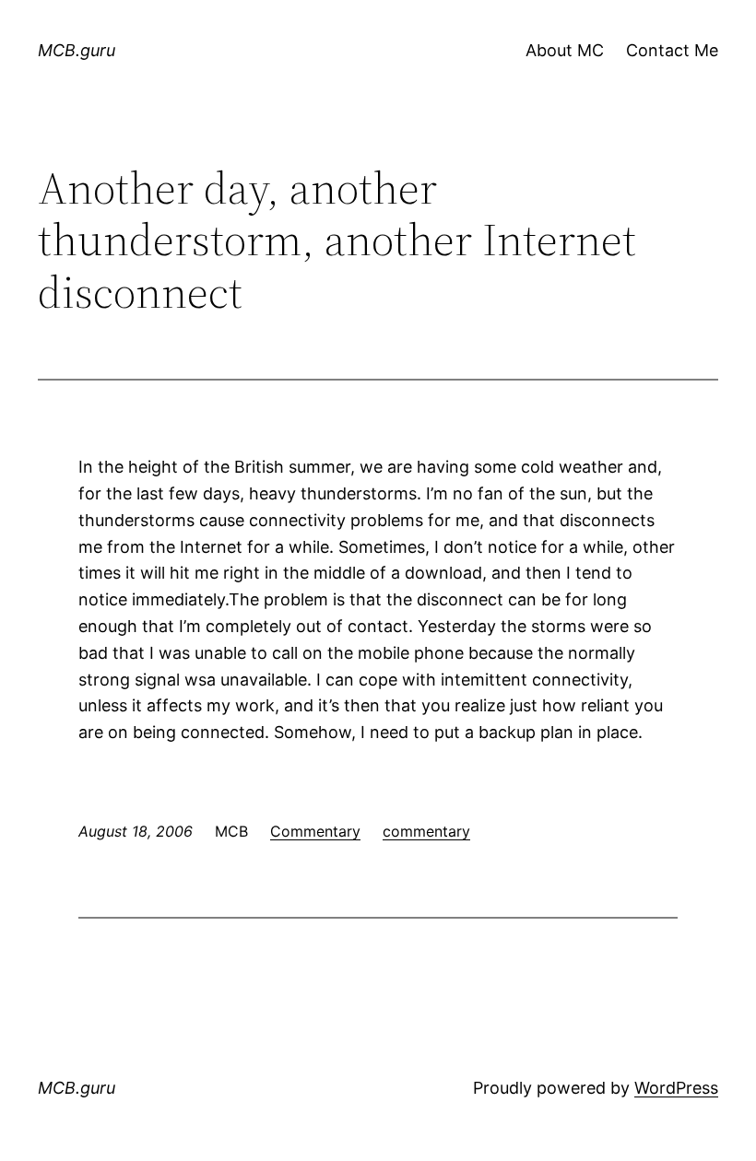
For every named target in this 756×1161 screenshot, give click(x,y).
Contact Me (672, 50)
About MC (565, 50)
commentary (426, 831)
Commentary (315, 831)
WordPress (676, 1087)
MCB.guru (76, 50)
